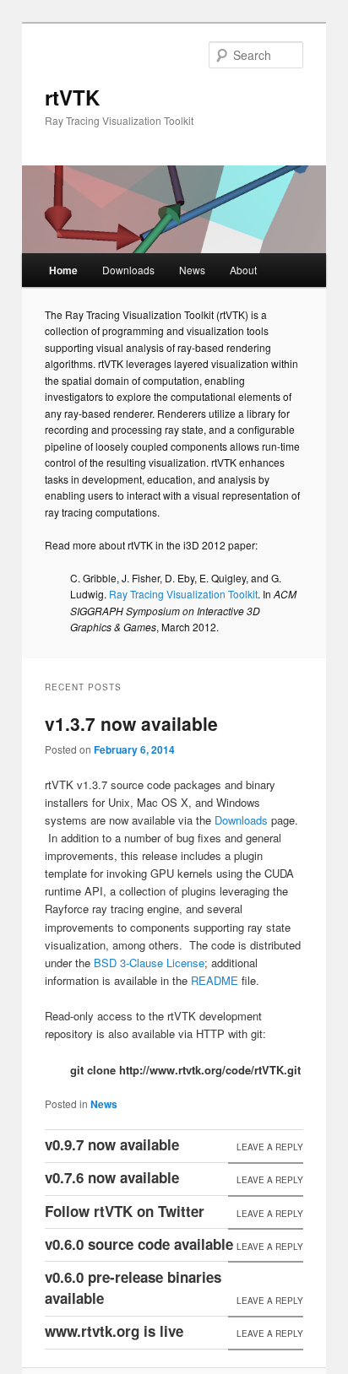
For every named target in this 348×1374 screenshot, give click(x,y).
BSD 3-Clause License (149, 963)
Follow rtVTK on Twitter (124, 1211)
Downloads (128, 269)
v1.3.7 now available (131, 723)
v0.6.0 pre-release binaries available (133, 1288)
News (192, 269)
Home (63, 270)
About (243, 269)
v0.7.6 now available (112, 1177)
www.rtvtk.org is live (114, 1331)
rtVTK (72, 97)
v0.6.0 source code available (139, 1244)
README (214, 980)
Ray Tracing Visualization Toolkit (183, 594)
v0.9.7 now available (112, 1144)
